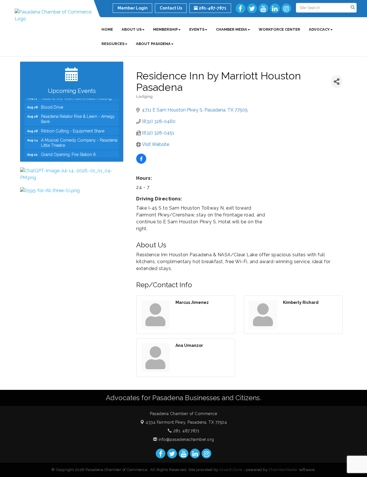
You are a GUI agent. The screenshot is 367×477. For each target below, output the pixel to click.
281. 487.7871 (185, 431)
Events (196, 29)
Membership (165, 29)
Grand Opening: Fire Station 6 (68, 151)
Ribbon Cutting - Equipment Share (72, 128)
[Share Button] (337, 81)
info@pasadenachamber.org (185, 439)
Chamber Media (231, 29)
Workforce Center (279, 29)
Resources (112, 44)
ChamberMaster (283, 470)
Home (107, 29)
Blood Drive (52, 104)
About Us (132, 29)
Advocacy (319, 29)
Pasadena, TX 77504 (186, 422)
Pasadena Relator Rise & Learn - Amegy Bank (78, 116)
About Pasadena (153, 44)
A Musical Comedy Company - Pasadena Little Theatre (79, 139)
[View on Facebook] (141, 162)
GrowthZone (230, 470)
